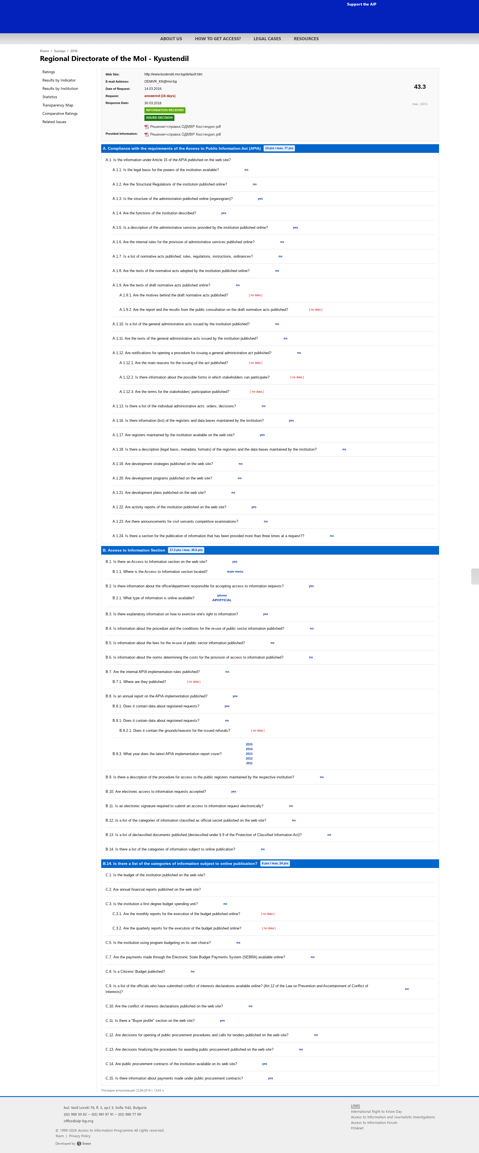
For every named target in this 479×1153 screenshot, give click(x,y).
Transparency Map (57, 105)
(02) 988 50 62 (75, 1114)
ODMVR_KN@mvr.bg (160, 81)
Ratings (48, 71)
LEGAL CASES (267, 38)
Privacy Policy (79, 1135)
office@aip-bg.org (78, 1120)
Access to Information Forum (374, 1122)
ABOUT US (171, 38)
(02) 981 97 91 (102, 1114)
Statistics (49, 96)
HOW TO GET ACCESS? (218, 38)
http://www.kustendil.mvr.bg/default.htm (173, 74)
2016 (74, 51)
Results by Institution (60, 88)
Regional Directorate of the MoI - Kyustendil (114, 58)
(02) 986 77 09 (129, 1114)
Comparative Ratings (60, 113)
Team (59, 1135)
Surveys (59, 51)
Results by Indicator (59, 80)
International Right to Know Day (376, 1111)
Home (44, 51)
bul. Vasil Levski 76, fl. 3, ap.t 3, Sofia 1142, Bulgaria (105, 1107)
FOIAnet (357, 1128)
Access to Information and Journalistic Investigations (393, 1116)
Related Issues (54, 121)
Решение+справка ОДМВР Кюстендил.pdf (185, 127)
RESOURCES (306, 38)
